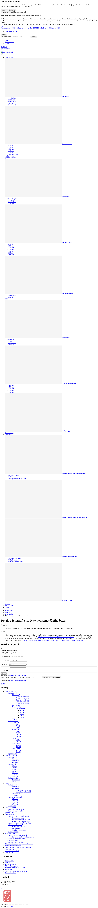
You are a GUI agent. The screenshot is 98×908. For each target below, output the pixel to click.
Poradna (7, 862)
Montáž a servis (9, 42)
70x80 (18, 726)
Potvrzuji (3, 26)
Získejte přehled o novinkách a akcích (12, 677)
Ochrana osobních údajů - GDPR (15, 868)
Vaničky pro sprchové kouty (17, 835)
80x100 (18, 734)
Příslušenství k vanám (15, 825)
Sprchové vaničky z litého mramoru (23, 837)
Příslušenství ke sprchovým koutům (19, 816)
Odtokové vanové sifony (15, 562)
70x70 (18, 724)
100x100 (18, 747)
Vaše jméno (5, 653)
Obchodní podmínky (11, 864)
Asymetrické (12, 343)
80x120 (18, 736)
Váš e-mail (5, 656)
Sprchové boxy (9, 156)
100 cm (22, 714)
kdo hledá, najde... (6, 36)
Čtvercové (11, 100)
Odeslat (4, 673)
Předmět (4, 664)
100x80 (18, 745)
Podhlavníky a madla (14, 558)
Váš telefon (5, 660)
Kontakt (7, 43)
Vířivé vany (12, 806)
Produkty (3, 684)
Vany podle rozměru (14, 797)
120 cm (22, 717)
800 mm (10, 145)
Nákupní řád (8, 869)
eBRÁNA (10, 906)
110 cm (22, 715)
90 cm (22, 712)
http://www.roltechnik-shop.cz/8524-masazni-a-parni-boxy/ (56, 637)
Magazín (7, 40)
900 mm (10, 147)
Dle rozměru (20, 708)
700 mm (10, 152)
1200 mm (11, 151)
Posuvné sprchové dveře (12, 851)
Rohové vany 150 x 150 (23, 792)
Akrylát (10, 297)
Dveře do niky (12, 105)
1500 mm (11, 387)
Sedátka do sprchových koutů (17, 477)
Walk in (10, 103)
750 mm (10, 253)
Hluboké (11, 203)
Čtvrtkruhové (12, 98)
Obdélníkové (12, 101)
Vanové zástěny (9, 433)
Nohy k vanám (12, 560)
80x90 (18, 733)
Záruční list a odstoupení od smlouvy (16, 871)
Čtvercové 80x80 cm (22, 700)
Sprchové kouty (9, 57)
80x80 (18, 731)
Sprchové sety (12, 754)
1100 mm (11, 254)
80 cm (22, 710)
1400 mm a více (13, 154)
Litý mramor (12, 295)
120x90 (18, 752)
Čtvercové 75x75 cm (22, 698)
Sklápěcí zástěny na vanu (16, 809)
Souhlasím (12, 10)
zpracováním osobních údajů (17, 675)
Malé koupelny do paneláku (13, 845)
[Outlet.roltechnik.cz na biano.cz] (7, 901)
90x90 (18, 740)
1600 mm (11, 389)
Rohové (10, 341)
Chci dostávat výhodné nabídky (51, 677)
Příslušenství (8, 434)
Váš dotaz (5, 670)
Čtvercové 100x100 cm (23, 703)
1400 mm (11, 385)
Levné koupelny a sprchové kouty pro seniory (18, 847)
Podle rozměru (13, 721)
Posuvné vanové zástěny (15, 811)
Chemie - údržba (13, 832)
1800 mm (11, 392)
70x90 (18, 728)
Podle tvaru (12, 693)
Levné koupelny (9, 849)
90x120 (18, 741)
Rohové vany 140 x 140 (23, 790)
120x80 (18, 750)
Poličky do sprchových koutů (17, 478)
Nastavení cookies (10, 873)
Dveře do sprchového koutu (16, 839)
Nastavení (4, 10)
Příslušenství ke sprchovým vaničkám (19, 823)
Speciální (11, 344)
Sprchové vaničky (10, 158)
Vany (6, 299)
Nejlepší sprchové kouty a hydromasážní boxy (19, 844)
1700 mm (11, 390)
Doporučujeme (9, 833)
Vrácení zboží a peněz (11, 866)
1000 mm (11, 149)
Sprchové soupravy (14, 475)
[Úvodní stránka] (7, 52)
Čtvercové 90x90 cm (22, 702)
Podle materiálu (13, 778)
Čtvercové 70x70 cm (22, 696)
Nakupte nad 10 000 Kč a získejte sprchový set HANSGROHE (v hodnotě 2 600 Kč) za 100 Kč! (30, 28)
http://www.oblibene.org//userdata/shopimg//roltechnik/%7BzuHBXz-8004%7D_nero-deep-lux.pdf (53, 640)
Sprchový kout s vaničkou (16, 842)
